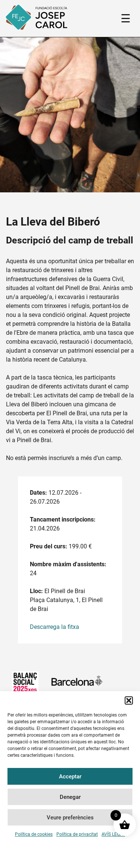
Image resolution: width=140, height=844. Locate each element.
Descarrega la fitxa (54, 626)
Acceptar (70, 776)
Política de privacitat (77, 834)
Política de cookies (34, 834)
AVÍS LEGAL (113, 834)
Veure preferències (70, 817)
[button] (129, 700)
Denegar (70, 797)
